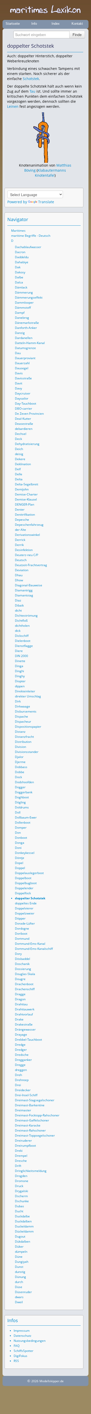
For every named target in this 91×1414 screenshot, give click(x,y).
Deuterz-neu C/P (26, 555)
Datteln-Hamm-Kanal (30, 343)
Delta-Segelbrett (26, 484)
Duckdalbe (22, 1216)
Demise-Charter (26, 494)
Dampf (20, 312)
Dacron (20, 252)
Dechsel (20, 434)
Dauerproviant (25, 358)
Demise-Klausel (26, 499)
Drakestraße (24, 1024)
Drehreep (22, 1080)
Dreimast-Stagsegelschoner (34, 1100)
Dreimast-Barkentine (29, 1105)
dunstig (20, 1272)
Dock (18, 777)
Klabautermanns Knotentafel (50, 173)
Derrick (20, 540)
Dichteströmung (26, 615)
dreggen (21, 1070)
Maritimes (18, 230)
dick (17, 631)
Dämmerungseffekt (28, 297)
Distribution (23, 742)
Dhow (19, 580)
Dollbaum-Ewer (26, 817)
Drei (18, 1085)
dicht (18, 610)
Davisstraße (23, 378)
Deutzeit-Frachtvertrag (31, 565)
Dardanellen (23, 338)
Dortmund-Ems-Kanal (30, 943)
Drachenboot (24, 984)
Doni (18, 848)
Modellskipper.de (51, 1381)
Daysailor (21, 398)
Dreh (18, 1075)
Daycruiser (22, 393)
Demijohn (22, 489)
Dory (18, 954)
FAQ (16, 1346)
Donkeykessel (24, 853)
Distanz (20, 731)
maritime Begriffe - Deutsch (30, 235)
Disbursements (25, 711)
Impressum (22, 1330)
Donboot (21, 837)
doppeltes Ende (26, 903)
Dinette (20, 661)
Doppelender (24, 888)
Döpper (20, 918)
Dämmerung (24, 292)
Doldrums (22, 807)
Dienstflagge (24, 646)
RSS (16, 1361)
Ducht (19, 1211)
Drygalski (21, 1191)
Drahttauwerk (24, 1009)
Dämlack (21, 287)
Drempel (21, 1156)
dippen (20, 686)
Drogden (21, 1176)
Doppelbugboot (26, 883)
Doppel (20, 868)
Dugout (20, 1236)
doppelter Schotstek (30, 898)
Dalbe (19, 277)
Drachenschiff (25, 989)
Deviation (21, 570)
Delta (18, 479)
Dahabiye (21, 262)
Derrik (19, 545)
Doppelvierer (24, 908)
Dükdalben (22, 1241)
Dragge (20, 994)
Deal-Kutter (23, 418)
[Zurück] (72, 45)
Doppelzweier (24, 913)
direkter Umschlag (28, 696)
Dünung (20, 1277)
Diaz (18, 600)
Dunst (19, 1267)
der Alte (20, 530)
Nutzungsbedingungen (30, 1341)
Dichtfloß (21, 620)
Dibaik (19, 605)
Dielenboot (22, 641)
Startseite (13, 23)
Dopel (19, 863)
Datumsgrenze (25, 348)
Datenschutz (22, 1335)
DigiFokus (20, 1356)
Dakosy (20, 272)
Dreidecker (23, 1090)
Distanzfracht (24, 737)
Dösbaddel (22, 959)
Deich (19, 449)
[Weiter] (79, 45)
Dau (18, 353)
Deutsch (21, 560)
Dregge (20, 1065)
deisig (19, 454)
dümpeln (21, 1251)
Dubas (19, 1206)
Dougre (20, 979)
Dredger (21, 1050)
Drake (19, 1019)
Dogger (20, 787)
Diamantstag (24, 595)
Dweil (19, 1302)
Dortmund (22, 938)
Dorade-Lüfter (25, 923)
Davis (19, 373)
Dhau (18, 575)
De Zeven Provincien (29, 413)
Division (20, 747)
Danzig (20, 333)
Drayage (21, 1034)
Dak (17, 267)
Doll (17, 812)
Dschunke (22, 1201)
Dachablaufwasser (28, 247)
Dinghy (20, 676)
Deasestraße (24, 424)
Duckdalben (23, 1221)
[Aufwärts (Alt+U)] (65, 45)
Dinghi (19, 671)
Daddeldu (22, 257)
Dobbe (19, 772)
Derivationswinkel (27, 535)
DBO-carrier (23, 408)
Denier (20, 509)
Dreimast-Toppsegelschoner (35, 1135)
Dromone (21, 1181)
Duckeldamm (24, 1226)
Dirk (18, 701)
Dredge (20, 1044)
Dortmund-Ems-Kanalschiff (34, 949)
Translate (46, 201)
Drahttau (21, 1004)
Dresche (21, 1161)
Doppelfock (23, 893)
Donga (19, 843)
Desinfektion (24, 550)
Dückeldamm (24, 1231)
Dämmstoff (23, 307)
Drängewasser (25, 1029)
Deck (18, 439)
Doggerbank (23, 792)
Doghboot (22, 797)
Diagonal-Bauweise (28, 585)
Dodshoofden (24, 782)
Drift (18, 1166)
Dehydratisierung (27, 444)
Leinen (12, 106)
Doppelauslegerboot (29, 873)
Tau (32, 91)
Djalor (19, 757)
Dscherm (21, 1196)
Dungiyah (21, 1262)
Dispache (21, 716)
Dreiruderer (23, 1140)
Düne (18, 1256)
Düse (18, 1287)
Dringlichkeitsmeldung (31, 1171)
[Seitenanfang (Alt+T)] (62, 219)
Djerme (20, 762)
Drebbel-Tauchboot (28, 1039)
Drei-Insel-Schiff (26, 1095)
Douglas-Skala (25, 974)
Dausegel (21, 368)
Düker (19, 1246)
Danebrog (22, 318)
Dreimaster (23, 1110)
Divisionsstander (26, 752)
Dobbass (21, 767)
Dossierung (23, 969)
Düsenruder (23, 1292)
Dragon (20, 999)
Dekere (20, 459)
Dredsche (22, 1055)
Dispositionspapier (28, 726)
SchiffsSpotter (23, 1351)
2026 (34, 1381)
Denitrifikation (25, 514)
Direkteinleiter (25, 691)
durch (19, 1282)
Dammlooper (24, 302)
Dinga (19, 666)
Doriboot (21, 933)
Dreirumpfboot (25, 1145)
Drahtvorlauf (24, 1014)
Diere (19, 651)
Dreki (18, 1150)
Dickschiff (22, 636)
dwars (19, 1297)
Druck (19, 1186)
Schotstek (31, 78)
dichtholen (22, 625)
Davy (18, 388)
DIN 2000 (21, 656)
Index (56, 23)
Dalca (19, 282)
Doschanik (22, 964)
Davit (18, 383)
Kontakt (77, 23)
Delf (18, 469)
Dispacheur (23, 721)
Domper (21, 827)
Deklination (23, 464)
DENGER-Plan (24, 504)
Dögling (20, 802)
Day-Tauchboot (25, 403)
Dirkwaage (22, 706)
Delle (18, 474)
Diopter (20, 681)
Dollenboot (22, 822)
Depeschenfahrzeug (29, 524)
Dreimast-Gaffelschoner (32, 1120)
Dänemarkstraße (27, 323)
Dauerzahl (22, 363)
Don (18, 832)
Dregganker (23, 1060)
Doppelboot (23, 878)
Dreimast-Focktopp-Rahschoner (37, 1115)
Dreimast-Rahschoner (30, 1130)
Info (34, 23)
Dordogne (22, 928)
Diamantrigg (24, 590)
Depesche (22, 519)
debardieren (23, 429)
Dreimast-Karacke (27, 1125)
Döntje (19, 858)
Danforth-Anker (26, 328)
